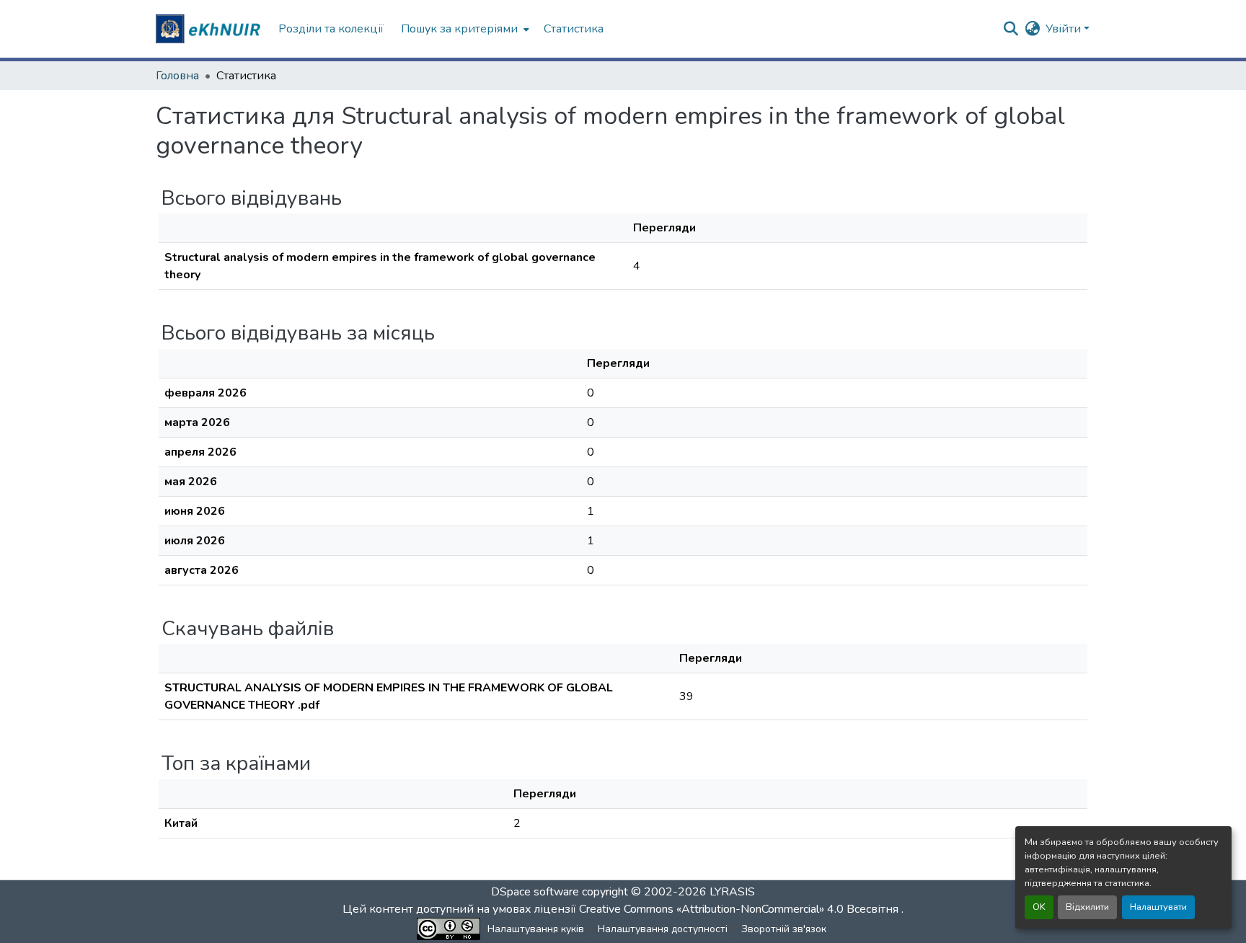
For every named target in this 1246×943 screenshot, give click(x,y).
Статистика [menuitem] (574, 29)
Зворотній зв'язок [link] (783, 929)
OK (1039, 906)
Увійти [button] (1065, 29)
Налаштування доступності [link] (663, 929)
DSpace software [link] (535, 892)
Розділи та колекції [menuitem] (331, 29)
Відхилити (1087, 906)
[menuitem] (463, 29)
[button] (210, 28)
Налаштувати (1158, 906)
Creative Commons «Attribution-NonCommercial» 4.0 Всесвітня (740, 909)
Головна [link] (177, 76)
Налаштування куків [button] (535, 929)
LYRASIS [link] (732, 892)
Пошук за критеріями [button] (459, 29)
